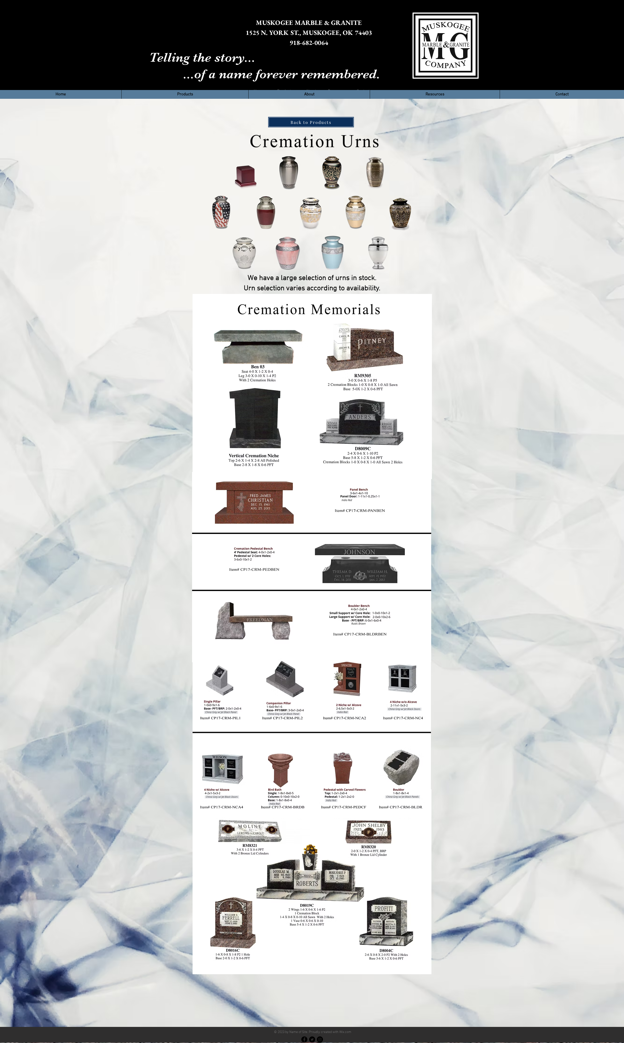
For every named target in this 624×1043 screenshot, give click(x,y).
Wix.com (345, 1032)
